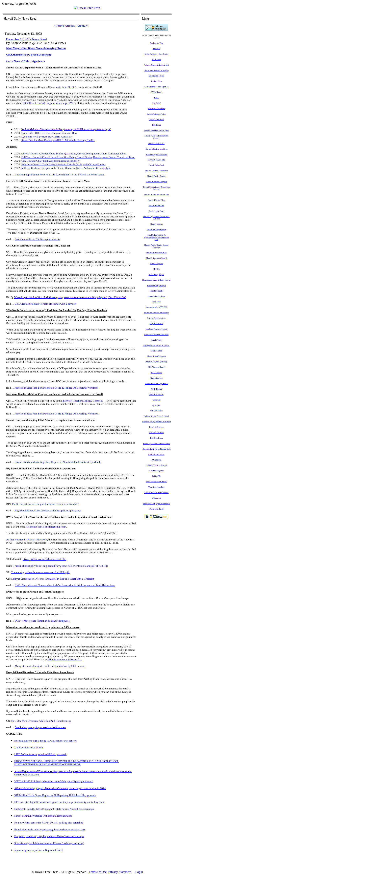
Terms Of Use (98, 872)
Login (139, 872)
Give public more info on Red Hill (44, 559)
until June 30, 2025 (66, 86)
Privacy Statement (119, 872)
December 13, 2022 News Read (26, 39)
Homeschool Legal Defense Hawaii (156, 280)
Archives (82, 25)
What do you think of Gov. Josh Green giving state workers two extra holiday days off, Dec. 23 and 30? (70, 297)
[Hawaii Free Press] (87, 7)
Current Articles (64, 25)
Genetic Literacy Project (156, 114)
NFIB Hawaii (156, 389)
